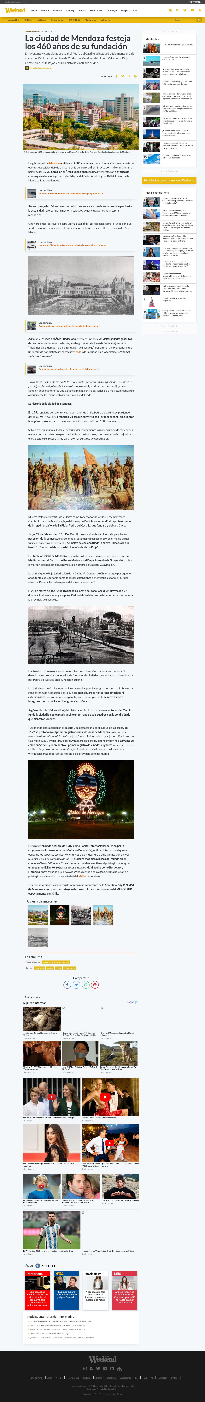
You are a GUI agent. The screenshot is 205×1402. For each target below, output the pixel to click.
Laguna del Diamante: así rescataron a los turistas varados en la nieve (72, 245)
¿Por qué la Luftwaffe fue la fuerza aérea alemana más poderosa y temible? (62, 1337)
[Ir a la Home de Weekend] (102, 1359)
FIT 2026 (28, 20)
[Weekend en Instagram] (85, 1368)
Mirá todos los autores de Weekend (169, 180)
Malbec (83, 876)
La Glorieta (105, 20)
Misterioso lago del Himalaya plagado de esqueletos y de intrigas (57, 1329)
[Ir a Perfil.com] (194, 2)
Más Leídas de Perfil (157, 192)
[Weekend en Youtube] (105, 1368)
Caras (49, 1377)
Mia (153, 1377)
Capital (50, 968)
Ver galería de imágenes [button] (40, 67)
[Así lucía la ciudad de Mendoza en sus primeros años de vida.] (37, 937)
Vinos (58, 968)
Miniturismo (90, 20)
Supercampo (125, 1377)
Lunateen (163, 1377)
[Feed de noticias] (112, 1368)
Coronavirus (69, 968)
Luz (145, 1377)
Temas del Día (13, 20)
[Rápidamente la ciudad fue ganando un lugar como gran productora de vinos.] (81, 915)
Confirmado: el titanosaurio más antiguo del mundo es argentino (57, 1325)
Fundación (39, 968)
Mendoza (55, 163)
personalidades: (33, 962)
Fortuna (86, 1377)
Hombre (98, 1377)
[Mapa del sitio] (119, 1368)
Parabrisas (111, 1377)
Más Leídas (152, 39)
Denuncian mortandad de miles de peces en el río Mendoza (68, 369)
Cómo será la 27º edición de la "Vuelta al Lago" (50, 1333)
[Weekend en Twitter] (98, 1368)
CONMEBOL (74, 20)
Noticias (60, 1377)
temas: (29, 968)
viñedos (78, 351)
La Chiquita (41, 20)
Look (137, 1377)
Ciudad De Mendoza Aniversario (56, 962)
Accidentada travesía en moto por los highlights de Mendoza (68, 326)
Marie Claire (73, 1377)
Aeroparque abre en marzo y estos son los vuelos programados (69, 193)
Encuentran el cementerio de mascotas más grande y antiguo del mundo (60, 1321)
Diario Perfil (36, 1377)
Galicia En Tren (57, 20)
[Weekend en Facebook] (91, 1368)
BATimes (175, 1377)
